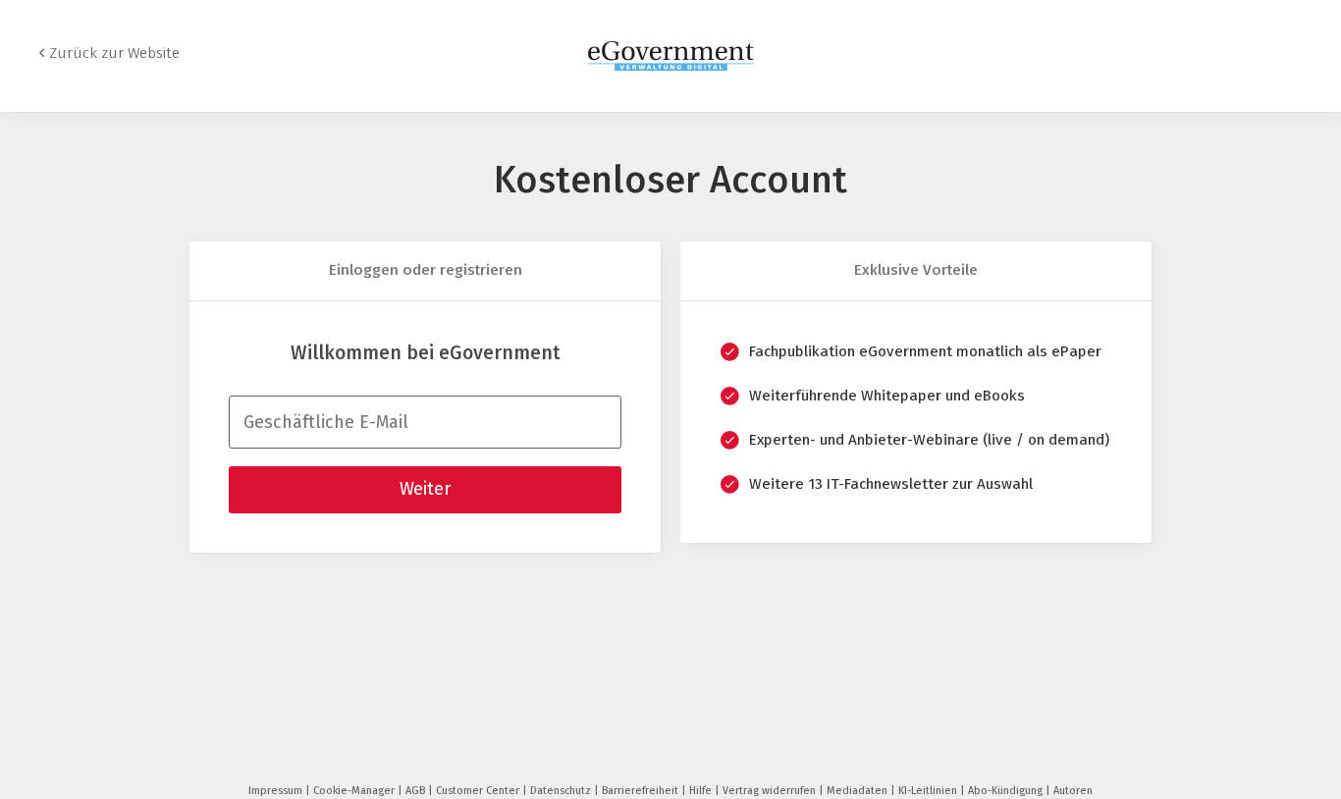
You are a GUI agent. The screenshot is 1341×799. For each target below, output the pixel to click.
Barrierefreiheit (641, 790)
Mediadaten (858, 790)
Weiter (425, 489)
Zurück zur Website (114, 53)
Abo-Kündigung (1007, 790)
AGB (416, 790)
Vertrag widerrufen (771, 790)
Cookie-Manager (355, 790)
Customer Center (479, 790)
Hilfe (702, 790)
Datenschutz (562, 790)
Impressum (276, 790)
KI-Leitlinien (929, 790)
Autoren (1073, 790)
